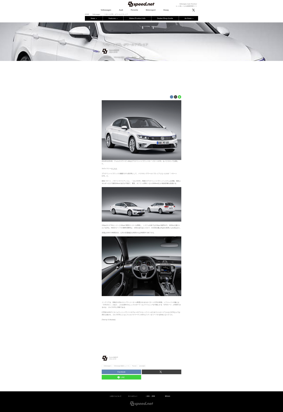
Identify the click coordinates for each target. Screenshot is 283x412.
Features (112, 18)
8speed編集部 (114, 50)
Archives (188, 18)
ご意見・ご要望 (150, 396)
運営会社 (167, 396)
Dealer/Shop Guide (165, 18)
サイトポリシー (132, 396)
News (93, 18)
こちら (115, 168)
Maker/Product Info (137, 18)
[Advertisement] (141, 78)
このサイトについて (115, 396)
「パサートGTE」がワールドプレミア (125, 44)
